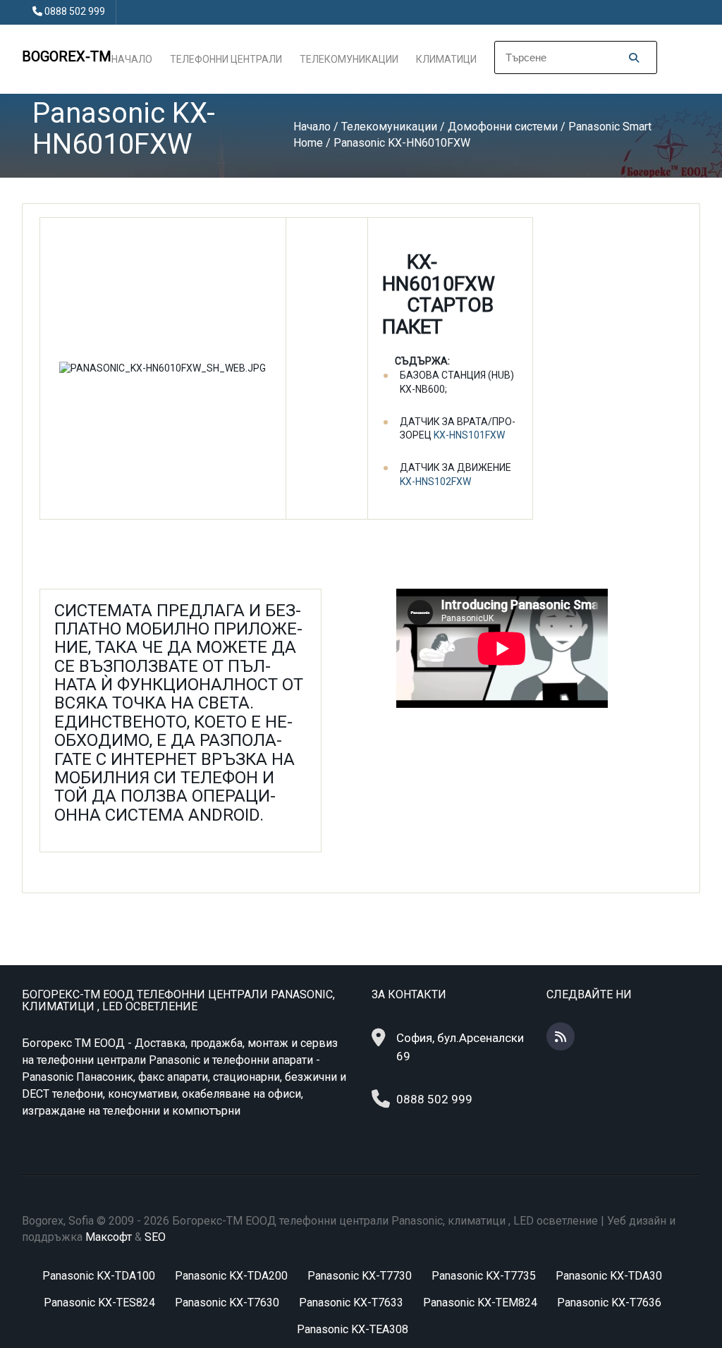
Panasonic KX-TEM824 (480, 1302)
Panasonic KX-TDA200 (231, 1275)
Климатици (446, 59)
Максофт (108, 1237)
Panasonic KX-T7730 (359, 1275)
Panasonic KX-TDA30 (609, 1275)
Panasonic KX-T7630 (227, 1302)
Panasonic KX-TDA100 (98, 1275)
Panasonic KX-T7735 (484, 1275)
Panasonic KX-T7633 (351, 1302)
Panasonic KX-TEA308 (352, 1329)
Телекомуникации (349, 59)
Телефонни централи (226, 59)
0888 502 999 (74, 11)
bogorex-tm (66, 56)
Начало (131, 59)
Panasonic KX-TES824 (99, 1302)
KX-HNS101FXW (469, 435)
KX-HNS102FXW (435, 481)
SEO (155, 1237)
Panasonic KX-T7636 (609, 1302)
